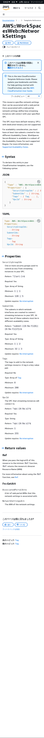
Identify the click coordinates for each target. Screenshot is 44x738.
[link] (32, 20)
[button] (11, 56)
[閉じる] (38, 63)
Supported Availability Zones (15, 147)
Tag (27, 196)
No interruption (26, 301)
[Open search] (39, 7)
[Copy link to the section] (2, 156)
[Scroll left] (11, 8)
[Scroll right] (35, 8)
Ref (16, 477)
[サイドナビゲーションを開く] (3, 14)
